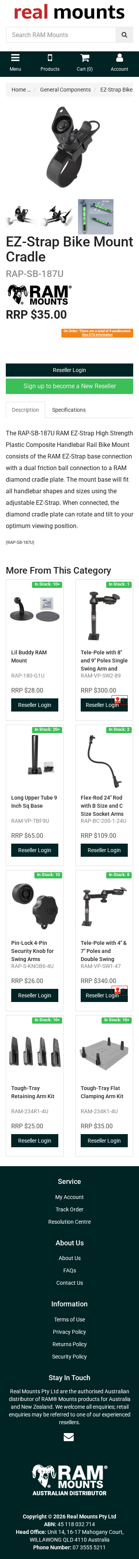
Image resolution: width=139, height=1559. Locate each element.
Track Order (69, 1209)
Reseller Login (69, 370)
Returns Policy (70, 1344)
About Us (70, 1258)
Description (25, 410)
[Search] (124, 35)
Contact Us (69, 1283)
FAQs (69, 1270)
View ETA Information (97, 334)
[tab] (26, 410)
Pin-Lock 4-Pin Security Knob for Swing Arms (32, 951)
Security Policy (69, 1357)
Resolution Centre (69, 1222)
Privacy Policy (69, 1332)
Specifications (69, 410)
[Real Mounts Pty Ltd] (69, 9)
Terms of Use (69, 1319)
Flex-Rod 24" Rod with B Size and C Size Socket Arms (102, 806)
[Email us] (69, 1437)
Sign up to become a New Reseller (70, 386)
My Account (69, 1197)
